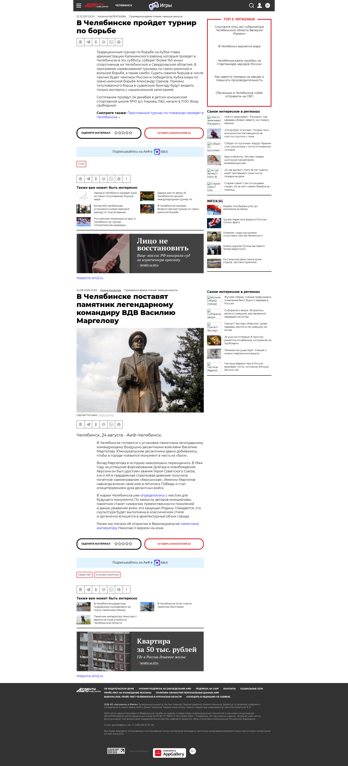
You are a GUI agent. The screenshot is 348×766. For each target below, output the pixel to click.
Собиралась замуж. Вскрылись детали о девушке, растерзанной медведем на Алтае (245, 313)
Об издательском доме (119, 688)
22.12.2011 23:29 (85, 16)
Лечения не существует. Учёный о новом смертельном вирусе (245, 352)
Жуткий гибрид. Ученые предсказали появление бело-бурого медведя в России (247, 300)
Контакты (229, 688)
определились (153, 495)
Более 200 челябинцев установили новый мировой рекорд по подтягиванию (111, 209)
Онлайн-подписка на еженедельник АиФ (165, 688)
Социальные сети (251, 688)
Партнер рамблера (138, 751)
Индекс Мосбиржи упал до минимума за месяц (240, 207)
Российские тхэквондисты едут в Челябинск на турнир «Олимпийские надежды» (115, 222)
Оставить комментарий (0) (174, 133)
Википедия (106, 415)
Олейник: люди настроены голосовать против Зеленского (243, 234)
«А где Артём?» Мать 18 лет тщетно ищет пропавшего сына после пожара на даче (246, 173)
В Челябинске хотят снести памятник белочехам (174, 605)
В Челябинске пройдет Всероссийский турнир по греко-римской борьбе (178, 209)
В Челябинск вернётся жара (239, 46)
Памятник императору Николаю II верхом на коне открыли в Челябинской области (115, 619)
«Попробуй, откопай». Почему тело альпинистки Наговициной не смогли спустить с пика (246, 133)
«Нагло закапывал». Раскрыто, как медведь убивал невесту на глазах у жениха (246, 120)
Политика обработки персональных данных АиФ (187, 692)
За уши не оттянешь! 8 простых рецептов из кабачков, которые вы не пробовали (247, 340)
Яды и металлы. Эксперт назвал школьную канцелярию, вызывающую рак (244, 160)
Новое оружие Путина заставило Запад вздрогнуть (244, 247)
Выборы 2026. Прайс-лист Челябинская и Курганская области (143, 697)
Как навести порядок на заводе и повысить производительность (239, 78)
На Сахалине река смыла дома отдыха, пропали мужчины (242, 261)
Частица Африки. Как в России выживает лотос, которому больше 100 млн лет (246, 366)
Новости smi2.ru (90, 278)
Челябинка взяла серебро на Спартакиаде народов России (239, 62)
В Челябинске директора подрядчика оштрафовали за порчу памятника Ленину (112, 607)
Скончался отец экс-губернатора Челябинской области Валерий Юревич (239, 30)
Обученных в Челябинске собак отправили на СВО (239, 94)
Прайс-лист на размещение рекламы (127, 692)
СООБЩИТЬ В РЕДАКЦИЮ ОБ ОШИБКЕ (208, 697)
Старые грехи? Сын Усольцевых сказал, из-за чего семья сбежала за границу (246, 186)
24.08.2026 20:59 (87, 290)
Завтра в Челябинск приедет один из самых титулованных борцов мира (115, 196)
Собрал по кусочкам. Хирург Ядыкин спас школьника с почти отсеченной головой (247, 146)
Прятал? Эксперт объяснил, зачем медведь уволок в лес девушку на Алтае (245, 327)
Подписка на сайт (207, 688)
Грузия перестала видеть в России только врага (245, 221)
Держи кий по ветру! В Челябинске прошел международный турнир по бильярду (174, 197)
